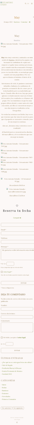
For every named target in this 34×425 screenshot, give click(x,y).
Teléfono (4, 238)
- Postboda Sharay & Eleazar (11, 368)
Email (3, 230)
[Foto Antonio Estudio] (8, 3)
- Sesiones (4, 393)
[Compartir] (29, 22)
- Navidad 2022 (6, 374)
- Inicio (3, 385)
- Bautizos (4, 391)
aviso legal (22, 337)
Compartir (16, 218)
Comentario (5, 321)
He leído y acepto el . (14, 337)
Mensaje (4, 247)
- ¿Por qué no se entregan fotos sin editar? (16, 362)
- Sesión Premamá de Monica (11, 371)
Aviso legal (7, 272)
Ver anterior (6, 408)
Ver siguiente (18, 408)
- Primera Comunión (8, 399)
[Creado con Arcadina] (17, 422)
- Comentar (24, 22)
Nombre (4, 305)
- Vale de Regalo (7, 365)
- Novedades (5, 396)
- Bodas (4, 388)
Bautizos (17, 22)
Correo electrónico (8, 314)
